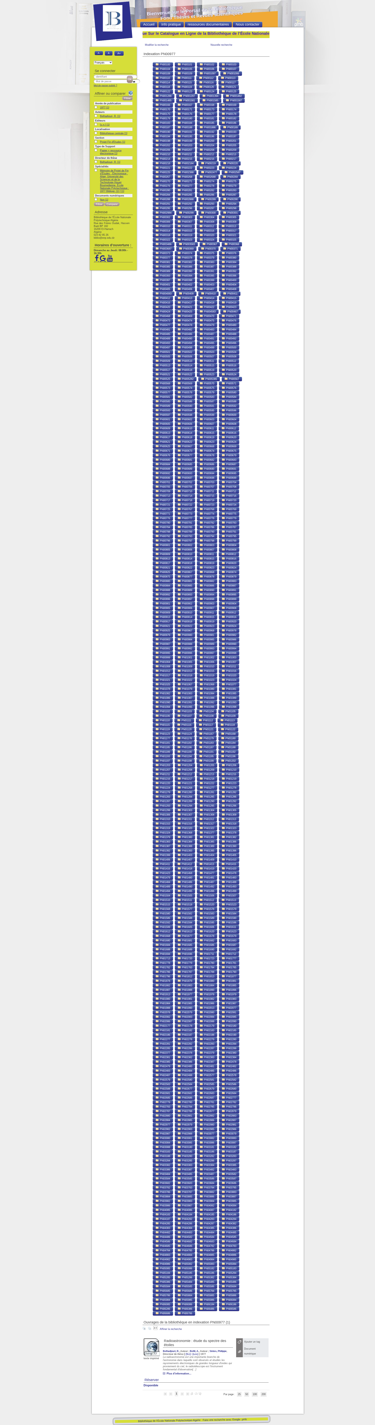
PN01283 (164, 796)
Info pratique (171, 24)
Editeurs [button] (100, 120)
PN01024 (230, 680)
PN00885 (186, 585)
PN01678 (208, 936)
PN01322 (208, 828)
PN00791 (230, 531)
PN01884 (208, 985)
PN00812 (230, 554)
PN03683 (186, 1183)
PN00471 (230, 316)
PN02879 (230, 1111)
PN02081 (230, 1012)
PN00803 (208, 545)
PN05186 (208, 1272)
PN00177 (208, 113)
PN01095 (186, 706)
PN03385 (230, 1165)
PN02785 (208, 1106)
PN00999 (164, 657)
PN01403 (186, 855)
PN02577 (208, 1075)
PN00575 (208, 388)
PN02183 (208, 1030)
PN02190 (230, 1034)
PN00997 (208, 653)
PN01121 (208, 729)
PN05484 (186, 1281)
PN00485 (164, 334)
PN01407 (186, 859)
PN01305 (230, 810)
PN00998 (230, 653)
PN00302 (164, 217)
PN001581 (188, 100)
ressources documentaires (208, 24)
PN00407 (208, 289)
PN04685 (164, 1246)
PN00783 (230, 522)
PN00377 (164, 257)
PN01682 (208, 940)
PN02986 (230, 1129)
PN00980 (186, 635)
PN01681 (186, 940)
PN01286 (230, 796)
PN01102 (164, 711)
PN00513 (164, 365)
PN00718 (186, 500)
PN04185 (208, 1214)
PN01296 (230, 805)
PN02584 (186, 1084)
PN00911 (208, 612)
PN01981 (186, 998)
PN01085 (230, 693)
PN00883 (230, 581)
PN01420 (230, 868)
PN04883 (164, 1255)
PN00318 (164, 235)
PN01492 (208, 886)
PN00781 (186, 522)
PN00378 (186, 257)
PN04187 (164, 1219)
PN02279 (208, 1039)
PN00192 (208, 131)
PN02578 (230, 1075)
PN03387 (186, 1169)
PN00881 (186, 581)
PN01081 (230, 689)
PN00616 (230, 432)
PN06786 (186, 1313)
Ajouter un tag (252, 1341)
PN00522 (186, 374)
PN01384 (186, 841)
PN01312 (208, 819)
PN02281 (164, 1043)
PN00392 (230, 271)
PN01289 (186, 801)
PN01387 (164, 846)
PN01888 (186, 989)
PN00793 (186, 536)
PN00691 (230, 468)
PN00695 (230, 473)
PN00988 (186, 644)
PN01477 (208, 873)
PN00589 (164, 405)
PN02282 (186, 1043)
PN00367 (211, 244)
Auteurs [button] (99, 112)
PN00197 (230, 136)
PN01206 (230, 765)
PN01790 (230, 972)
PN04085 (164, 1210)
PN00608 (230, 423)
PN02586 (230, 1084)
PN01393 (186, 850)
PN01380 (186, 837)
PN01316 (186, 823)
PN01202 (230, 760)
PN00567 (233, 379)
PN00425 (186, 311)
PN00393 (164, 275)
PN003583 (188, 244)
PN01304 (208, 810)
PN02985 (208, 1129)
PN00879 (230, 576)
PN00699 (230, 477)
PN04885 (208, 1255)
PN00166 (164, 105)
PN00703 (208, 482)
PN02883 (230, 1115)
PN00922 (186, 626)
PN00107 (230, 69)
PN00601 (164, 419)
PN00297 (208, 208)
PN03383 (186, 1165)
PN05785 (230, 1290)
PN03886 (208, 1196)
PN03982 (164, 1201)
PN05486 (230, 1281)
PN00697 (186, 477)
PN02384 (230, 1057)
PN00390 (186, 271)
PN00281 (186, 190)
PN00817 (164, 563)
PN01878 (164, 980)
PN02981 (230, 1124)
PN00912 (230, 612)
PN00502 (186, 352)
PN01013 (186, 671)
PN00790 (208, 531)
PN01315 (164, 823)
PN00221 (164, 167)
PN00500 (230, 347)
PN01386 (230, 841)
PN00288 (164, 199)
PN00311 (186, 226)
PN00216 (208, 158)
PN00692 (164, 473)
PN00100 (164, 64)
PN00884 (164, 585)
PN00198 (164, 140)
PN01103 (186, 711)
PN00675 (230, 450)
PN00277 (186, 185)
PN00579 (208, 392)
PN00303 (186, 217)
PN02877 (208, 1111)
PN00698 (208, 477)
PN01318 (230, 823)
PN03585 (186, 1178)
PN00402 (186, 284)
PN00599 (208, 414)
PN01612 (164, 931)
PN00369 (188, 248)
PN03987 (186, 1205)
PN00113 (229, 78)
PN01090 (164, 702)
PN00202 (164, 145)
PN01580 (164, 913)
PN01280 (186, 792)
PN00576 (230, 388)
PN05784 (208, 1290)
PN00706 (186, 486)
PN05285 (164, 1277)
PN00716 (230, 495)
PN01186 (186, 747)
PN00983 (164, 639)
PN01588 (186, 918)
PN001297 (188, 96)
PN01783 (186, 967)
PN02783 (164, 1106)
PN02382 (186, 1057)
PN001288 (165, 96)
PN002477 (210, 172)
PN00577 (164, 392)
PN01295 (208, 805)
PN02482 (230, 1066)
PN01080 (208, 689)
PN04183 (164, 1214)
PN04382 (230, 1223)
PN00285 (186, 194)
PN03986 (164, 1205)
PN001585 (212, 100)
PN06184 (208, 1304)
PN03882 (208, 1192)
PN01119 (164, 729)
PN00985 (208, 639)
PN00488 (230, 334)
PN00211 (186, 154)
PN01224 (164, 787)
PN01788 (208, 972)
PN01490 (186, 886)
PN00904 (230, 603)
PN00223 (208, 167)
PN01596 (230, 922)
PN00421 (186, 307)
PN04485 (230, 1232)
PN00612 (230, 428)
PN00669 (230, 446)
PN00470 (208, 316)
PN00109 (186, 73)
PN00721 (164, 504)
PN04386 (230, 1228)
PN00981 (208, 635)
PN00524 (230, 374)
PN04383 (164, 1228)
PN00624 (230, 441)
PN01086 (164, 697)
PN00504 (230, 352)
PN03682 (164, 1183)
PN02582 (230, 1079)
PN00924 (230, 626)
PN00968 (208, 630)
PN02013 (208, 1007)
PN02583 (164, 1084)
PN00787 (230, 527)
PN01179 (208, 738)
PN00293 (208, 203)
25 (239, 1394)
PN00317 (230, 230)
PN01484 (164, 882)
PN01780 (208, 963)
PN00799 (230, 540)
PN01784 (208, 967)
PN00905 (164, 608)
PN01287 (164, 801)
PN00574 (186, 388)
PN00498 (186, 347)
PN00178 (230, 113)
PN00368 (233, 244)
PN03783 (186, 1187)
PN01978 (208, 994)
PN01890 (208, 989)
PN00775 (230, 513)
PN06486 (208, 1308)
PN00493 (164, 343)
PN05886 (230, 1295)
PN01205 (208, 765)
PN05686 (186, 1290)
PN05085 (164, 1268)
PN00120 (208, 87)
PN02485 (208, 1070)
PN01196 (230, 756)
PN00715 (208, 495)
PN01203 (164, 765)
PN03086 (208, 1142)
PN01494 (164, 891)
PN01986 (208, 1003)
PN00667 (186, 446)
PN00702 (186, 482)
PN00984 (186, 639)
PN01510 (164, 900)
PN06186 (230, 1304)
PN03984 (208, 1201)
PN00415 (230, 298)
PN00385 (164, 266)
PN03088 (164, 1147)
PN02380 (230, 1052)
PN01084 (208, 693)
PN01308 (208, 814)
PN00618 (186, 437)
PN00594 (186, 410)
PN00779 (230, 518)
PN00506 (186, 356)
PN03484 (164, 1174)
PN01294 (186, 805)
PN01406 (164, 859)
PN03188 (164, 1156)
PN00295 (164, 208)
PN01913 (164, 994)
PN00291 (164, 203)
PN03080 (164, 1138)
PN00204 (208, 145)
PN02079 (186, 1012)
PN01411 (164, 864)
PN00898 (208, 599)
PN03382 (164, 1165)
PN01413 (208, 864)
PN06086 (186, 1304)
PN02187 (186, 1034)
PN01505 (186, 895)
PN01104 (208, 711)
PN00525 (164, 379)
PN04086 (186, 1210)
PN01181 (164, 742)
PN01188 (230, 747)
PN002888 (187, 199)
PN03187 (230, 1151)
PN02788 (186, 1111)
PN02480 (186, 1066)
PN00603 (208, 419)
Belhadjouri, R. (171, 1351)
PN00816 (230, 558)
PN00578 (186, 392)
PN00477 (164, 325)
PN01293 (164, 805)
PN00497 (164, 347)
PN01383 (164, 841)
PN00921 (164, 626)
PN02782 (230, 1102)
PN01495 (186, 891)
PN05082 (186, 1263)
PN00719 (208, 500)
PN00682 (208, 459)
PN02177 (164, 1025)
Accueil (148, 24)
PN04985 (230, 1259)
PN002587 (234, 172)
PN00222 (186, 167)
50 (246, 1394)
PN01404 (208, 855)
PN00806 (186, 549)
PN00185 (208, 122)
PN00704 (230, 482)
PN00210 (164, 154)
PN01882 (164, 985)
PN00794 (208, 536)
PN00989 (208, 644)
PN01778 (164, 963)
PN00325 (230, 239)
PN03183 (164, 1151)
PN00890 (208, 590)
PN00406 (186, 289)
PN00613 (164, 432)
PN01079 (186, 689)
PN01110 (164, 720)
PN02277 (164, 1039)
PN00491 (208, 338)
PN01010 (208, 666)
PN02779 (164, 1102)
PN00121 (230, 87)
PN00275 (230, 181)
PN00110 (164, 78)
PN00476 (230, 320)
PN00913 (164, 617)
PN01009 (186, 666)
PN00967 (186, 630)
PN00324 (208, 239)
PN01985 (186, 1003)
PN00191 (186, 131)
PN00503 (208, 352)
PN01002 (208, 657)
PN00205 (230, 145)
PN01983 (230, 998)
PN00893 (186, 594)
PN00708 (230, 486)
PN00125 (230, 91)
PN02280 (230, 1039)
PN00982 (230, 635)
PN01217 (186, 778)
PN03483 (230, 1169)
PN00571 (230, 383)
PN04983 (186, 1259)
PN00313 (230, 226)
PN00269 (232, 176)
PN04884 (186, 1255)
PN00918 (186, 621)
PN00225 (164, 172)
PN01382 (230, 837)
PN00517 (164, 370)
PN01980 (164, 998)
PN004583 (209, 311)
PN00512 (230, 361)
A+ (119, 53)
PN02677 (186, 1088)
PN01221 (186, 783)
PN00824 (230, 567)
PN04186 (230, 1214)
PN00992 (186, 648)
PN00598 (186, 414)
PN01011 (230, 666)
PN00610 (186, 428)
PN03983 (186, 1201)
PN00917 (164, 621)
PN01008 (164, 666)
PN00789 (186, 531)
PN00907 (208, 608)
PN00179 (164, 118)
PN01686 (208, 945)
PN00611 (208, 428)
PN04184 (186, 1214)
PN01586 (164, 918)
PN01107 (186, 715)
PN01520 (208, 904)
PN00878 (208, 576)
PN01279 (164, 792)
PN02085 (230, 1016)
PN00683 (230, 459)
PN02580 (186, 1079)
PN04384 (186, 1228)
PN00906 (186, 608)
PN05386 (164, 1281)
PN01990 (186, 1007)
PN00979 (164, 635)
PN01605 (186, 927)
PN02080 (208, 1012)
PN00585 (164, 401)
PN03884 (164, 1196)
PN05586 (208, 1286)
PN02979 (186, 1124)
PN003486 (165, 244)
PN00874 (230, 572)
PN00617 (164, 437)
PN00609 (164, 428)
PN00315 (186, 230)
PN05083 (208, 1263)
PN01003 (230, 657)
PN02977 (164, 1124)
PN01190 (186, 751)
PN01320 (186, 828)
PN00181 (208, 118)
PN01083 (186, 693)
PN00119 (186, 87)
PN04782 (208, 1246)
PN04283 (208, 1219)
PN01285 (208, 796)
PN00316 (208, 230)
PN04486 (164, 1237)
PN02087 (186, 1021)
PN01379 (164, 837)
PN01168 (230, 733)
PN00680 (164, 459)
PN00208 (208, 149)
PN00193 (230, 131)
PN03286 (208, 1160)
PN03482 (208, 1169)
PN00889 (186, 590)
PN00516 (230, 365)
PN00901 (164, 603)
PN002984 (165, 212)
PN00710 (186, 491)
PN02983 (186, 1129)
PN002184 (187, 163)
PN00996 (186, 653)
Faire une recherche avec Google (221, 1419)
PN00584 (230, 397)
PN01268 (186, 787)
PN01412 (186, 864)
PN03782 (164, 1187)
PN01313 (230, 819)
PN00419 (230, 302)
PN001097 (209, 73)
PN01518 (186, 904)
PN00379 (208, 257)
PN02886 (208, 1120)
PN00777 (186, 518)
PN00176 (186, 113)
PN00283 (230, 190)
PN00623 (208, 441)
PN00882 (208, 581)
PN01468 (186, 873)
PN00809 (164, 554)
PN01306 (164, 814)
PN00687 (230, 464)
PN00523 (208, 374)
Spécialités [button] (101, 166)
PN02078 (164, 1012)
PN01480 (186, 877)
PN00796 (164, 540)
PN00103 (230, 64)
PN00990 (230, 644)
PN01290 (208, 801)
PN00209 (230, 149)
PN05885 (208, 1295)
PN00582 (186, 397)
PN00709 (164, 491)
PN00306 (164, 221)
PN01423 (164, 873)
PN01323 (230, 828)
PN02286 (186, 1048)
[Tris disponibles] (156, 1329)
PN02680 (230, 1088)
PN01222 (208, 783)
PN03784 (208, 1187)
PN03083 (230, 1138)
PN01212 (186, 774)
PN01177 (164, 738)
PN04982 (164, 1259)
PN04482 (164, 1232)
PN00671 (164, 450)
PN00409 (188, 293)
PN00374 (186, 253)
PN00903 (208, 603)
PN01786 (164, 972)
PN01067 (186, 684)
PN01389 (208, 846)
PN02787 (164, 1111)
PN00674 (208, 450)
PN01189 (164, 751)
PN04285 (164, 1223)
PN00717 (164, 500)
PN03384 (208, 1165)
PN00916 (230, 617)
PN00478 (186, 325)
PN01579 (230, 909)
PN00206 (164, 149)
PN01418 (186, 868)
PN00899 (230, 599)
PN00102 (208, 64)
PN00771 (164, 513)
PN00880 (164, 581)
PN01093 (230, 702)
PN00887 (230, 585)
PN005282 (187, 379)
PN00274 (208, 181)
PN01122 (229, 729)
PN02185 (230, 1030)
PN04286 (186, 1223)
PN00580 (230, 392)
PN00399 (208, 280)
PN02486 (230, 1070)
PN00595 (208, 410)
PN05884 (186, 1295)
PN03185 (186, 1151)
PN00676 (164, 455)
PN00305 (230, 217)
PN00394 (186, 275)
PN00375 (208, 253)
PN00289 (210, 199)
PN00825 (164, 572)
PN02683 (208, 1093)
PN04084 (230, 1205)
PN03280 (186, 1156)
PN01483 (230, 877)
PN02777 (230, 1097)
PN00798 (208, 540)
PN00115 (186, 82)
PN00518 (186, 370)
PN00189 (232, 127)
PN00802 (186, 545)
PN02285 (164, 1048)
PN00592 (230, 405)
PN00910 (186, 612)
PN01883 (186, 985)
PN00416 (164, 302)
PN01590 (230, 918)
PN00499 (208, 347)
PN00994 (230, 648)
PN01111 (186, 720)
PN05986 (208, 1299)
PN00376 (230, 253)
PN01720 (186, 958)
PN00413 (186, 298)
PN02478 (230, 1061)
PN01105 (230, 711)
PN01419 (208, 868)
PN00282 (208, 190)
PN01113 (229, 720)
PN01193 (164, 756)
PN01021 (164, 680)
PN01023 (208, 680)
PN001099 (233, 73)
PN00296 (186, 208)
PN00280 (164, 190)
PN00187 (164, 127)
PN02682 (186, 1093)
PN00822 (186, 567)
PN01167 (208, 733)
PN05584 (164, 1286)
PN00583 (208, 397)
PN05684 (230, 1286)
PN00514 (186, 365)
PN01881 (230, 980)
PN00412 (164, 298)
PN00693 (186, 473)
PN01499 (230, 891)
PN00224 (230, 167)
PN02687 (208, 1097)
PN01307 (186, 814)
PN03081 (186, 1138)
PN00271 (186, 181)
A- (99, 53)
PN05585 (186, 1286)
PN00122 (164, 91)
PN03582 (230, 1174)
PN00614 (186, 432)
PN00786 (208, 527)
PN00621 (164, 441)
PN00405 (164, 289)
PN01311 (186, 819)
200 (264, 1394)
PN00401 (164, 284)
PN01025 (164, 684)
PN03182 (230, 1147)
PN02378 (186, 1052)
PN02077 (230, 1007)
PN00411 (232, 293)
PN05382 (208, 1277)
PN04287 (208, 1223)
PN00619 (208, 437)
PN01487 (208, 882)
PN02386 (186, 1061)
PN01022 (186, 680)
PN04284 (230, 1219)
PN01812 (186, 976)
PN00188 (186, 127)
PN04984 (208, 1259)
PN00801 (164, 545)
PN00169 (230, 105)
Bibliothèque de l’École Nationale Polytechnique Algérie (169, 1421)
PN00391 (208, 271)
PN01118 (229, 724)
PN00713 (164, 495)
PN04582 (186, 1237)
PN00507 (208, 356)
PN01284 (186, 796)
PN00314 (164, 230)
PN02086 (164, 1021)
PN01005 (186, 662)
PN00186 (230, 122)
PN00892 (164, 594)
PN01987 (230, 1003)
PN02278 (186, 1039)
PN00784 (164, 527)
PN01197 (164, 760)
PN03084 (164, 1142)
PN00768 (208, 509)
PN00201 (230, 140)
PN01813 (208, 976)
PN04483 (186, 1232)
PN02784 (186, 1106)
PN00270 (164, 181)
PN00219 (210, 163)
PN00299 (188, 212)
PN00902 (186, 603)
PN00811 (208, 554)
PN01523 (230, 904)
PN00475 (208, 320)
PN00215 (186, 158)
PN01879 (186, 980)
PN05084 (230, 1263)
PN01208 (186, 769)
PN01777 (230, 958)
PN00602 (186, 419)
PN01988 (164, 1007)
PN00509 (164, 361)
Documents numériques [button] (109, 195)
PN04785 (186, 1250)
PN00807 (208, 549)
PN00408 (230, 289)
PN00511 (208, 361)
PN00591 (208, 405)
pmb (244, 1419)
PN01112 (207, 720)
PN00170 (164, 109)
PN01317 (208, 823)
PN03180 (186, 1147)
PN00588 (230, 401)
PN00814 (186, 558)
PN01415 (230, 864)
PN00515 (208, 365)
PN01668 (164, 936)
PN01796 (164, 976)
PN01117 (207, 724)
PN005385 (210, 379)
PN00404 (230, 284)
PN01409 (208, 859)
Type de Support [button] (105, 146)
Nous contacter (247, 24)
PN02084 (208, 1016)
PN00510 (186, 361)
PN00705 (164, 486)
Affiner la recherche (171, 1329)
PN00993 (208, 648)
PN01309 (230, 814)
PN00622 (186, 441)
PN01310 (164, 819)
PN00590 (186, 405)
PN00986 (230, 639)
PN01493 (230, 886)
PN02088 (208, 1021)
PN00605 (164, 423)
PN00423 (230, 307)
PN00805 (164, 549)
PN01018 (186, 675)
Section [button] (99, 137)
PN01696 (186, 954)
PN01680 (164, 940)
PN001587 (235, 100)
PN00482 (186, 329)
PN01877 (230, 976)
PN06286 (164, 1308)
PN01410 (230, 859)
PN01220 (164, 783)
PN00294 (230, 203)
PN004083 (165, 293)
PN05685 (164, 1290)
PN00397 (164, 280)
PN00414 (208, 298)
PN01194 (186, 756)
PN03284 (164, 1160)
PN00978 (230, 630)
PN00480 (230, 325)
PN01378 (230, 832)
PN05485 (208, 1281)
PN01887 (164, 989)
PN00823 (208, 567)
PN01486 (186, 882)
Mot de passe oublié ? (105, 85)
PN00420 (164, 307)
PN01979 (230, 994)
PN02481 (208, 1066)
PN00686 (208, 464)
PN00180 (186, 118)
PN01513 (230, 900)
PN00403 (208, 284)
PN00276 (164, 185)
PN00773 (186, 513)
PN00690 (208, 468)
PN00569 (186, 383)
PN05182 (208, 1268)
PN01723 (208, 958)
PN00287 (230, 194)
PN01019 (208, 675)
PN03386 (164, 1169)
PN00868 (208, 572)
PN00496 (230, 343)
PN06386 (186, 1308)
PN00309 (230, 221)
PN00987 (164, 644)
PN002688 (209, 176)
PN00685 (186, 464)
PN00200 (208, 140)
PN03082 (208, 1138)
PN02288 (230, 1048)
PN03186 (208, 1151)
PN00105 (186, 69)
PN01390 (230, 846)
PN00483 (208, 329)
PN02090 (230, 1021)
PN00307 (186, 221)
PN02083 (186, 1016)
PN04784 (164, 1250)
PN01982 (208, 998)
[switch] (134, 81)
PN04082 (208, 1205)
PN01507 (230, 895)
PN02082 (164, 1016)
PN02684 (230, 1093)
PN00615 (208, 432)
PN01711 (208, 954)
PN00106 (208, 69)
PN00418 (208, 302)
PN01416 (164, 868)
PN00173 (208, 109)
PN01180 (230, 738)
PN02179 (208, 1025)
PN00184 (186, 122)
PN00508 (230, 356)
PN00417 (186, 302)
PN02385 (164, 1061)
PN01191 (208, 751)
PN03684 (208, 1183)
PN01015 (208, 671)
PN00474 (186, 320)
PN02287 (208, 1048)
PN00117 (230, 82)
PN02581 (208, 1079)
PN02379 (208, 1052)
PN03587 (230, 1178)
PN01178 (186, 738)
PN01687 (230, 945)
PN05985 (186, 1299)
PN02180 (230, 1025)
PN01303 (186, 810)
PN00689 (186, 468)
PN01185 (164, 747)
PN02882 (208, 1115)
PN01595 (208, 922)
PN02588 (164, 1088)
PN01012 (164, 671)
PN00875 (164, 576)
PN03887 (230, 1196)
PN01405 (230, 855)
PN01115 (164, 724)
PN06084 (230, 1299)
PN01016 (230, 671)
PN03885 (186, 1196)
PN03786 (164, 1192)
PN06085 (164, 1304)
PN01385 (208, 841)
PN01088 (208, 697)
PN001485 (165, 100)
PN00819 (208, 563)
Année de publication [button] (108, 103)
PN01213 (208, 774)
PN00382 (186, 262)
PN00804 (230, 545)
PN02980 (208, 1124)
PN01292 (230, 801)
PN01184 (230, 742)
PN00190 (164, 131)
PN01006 (208, 662)
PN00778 (208, 518)
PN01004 (164, 662)
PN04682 (186, 1241)
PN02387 (208, 1061)
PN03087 (230, 1142)
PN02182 (186, 1030)
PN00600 (230, 414)
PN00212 (208, 154)
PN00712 (230, 491)
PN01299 (164, 810)
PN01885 (230, 985)
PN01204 (186, 765)
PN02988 (186, 1133)
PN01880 (208, 980)
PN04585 (230, 1237)
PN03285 (186, 1160)
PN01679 (230, 936)
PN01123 (164, 733)
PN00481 (164, 329)
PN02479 (164, 1066)
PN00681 (186, 459)
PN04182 (230, 1210)
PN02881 (186, 1115)
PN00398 (186, 280)
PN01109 (230, 715)
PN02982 (164, 1129)
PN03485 (186, 1174)
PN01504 (164, 895)
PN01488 (230, 882)
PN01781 (230, 963)
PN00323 (186, 239)
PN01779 (186, 963)
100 (255, 1394)
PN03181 (208, 1147)
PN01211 (164, 774)
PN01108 (208, 715)
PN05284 (230, 1272)
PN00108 (164, 73)
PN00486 (186, 334)
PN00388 (230, 266)
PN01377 (208, 832)
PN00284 (164, 194)
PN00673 (186, 450)
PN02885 (186, 1120)
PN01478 (230, 873)
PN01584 (230, 913)
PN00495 (208, 343)
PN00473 (164, 320)
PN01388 (186, 846)
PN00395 (208, 275)
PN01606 (208, 927)
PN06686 (164, 1313)
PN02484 (186, 1070)
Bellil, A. (194, 1351)
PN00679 (230, 455)
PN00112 (208, 78)
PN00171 (186, 109)
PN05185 (186, 1272)
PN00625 (164, 446)
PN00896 (164, 599)
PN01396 (230, 850)
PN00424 (164, 311)
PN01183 (208, 742)
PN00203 (186, 145)
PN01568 (164, 909)
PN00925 (164, 630)
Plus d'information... (179, 1373)
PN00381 (164, 262)
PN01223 (230, 783)
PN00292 (186, 203)
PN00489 (164, 338)
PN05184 (164, 1272)
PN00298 (230, 208)
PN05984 (164, 1299)
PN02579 (164, 1079)
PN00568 (164, 383)
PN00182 (230, 118)
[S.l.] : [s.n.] (192, 1354)
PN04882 (230, 1250)
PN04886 (230, 1255)
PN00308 (208, 221)
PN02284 (230, 1043)
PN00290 (232, 199)
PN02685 (164, 1097)
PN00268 (186, 176)
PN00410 (210, 293)
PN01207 (164, 769)
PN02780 (186, 1102)
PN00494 (186, 343)
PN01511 (186, 900)
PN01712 (230, 954)
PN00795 (230, 536)
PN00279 (230, 185)
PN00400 (230, 280)
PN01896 (230, 989)
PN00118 (164, 87)
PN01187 (208, 747)
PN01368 (186, 832)
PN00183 (164, 122)
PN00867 (186, 572)
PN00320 (208, 235)
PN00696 (164, 477)
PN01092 (208, 702)
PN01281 (208, 792)
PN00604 (230, 419)
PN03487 (208, 1174)
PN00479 (208, 325)
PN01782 (164, 967)
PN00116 (208, 82)
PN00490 (186, 338)
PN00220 (232, 163)
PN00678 (208, 455)
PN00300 (210, 212)
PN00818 (186, 563)
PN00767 (186, 509)
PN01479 (164, 877)
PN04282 (186, 1219)
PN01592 (164, 922)
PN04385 (208, 1228)
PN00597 (164, 414)
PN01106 (164, 715)
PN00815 (208, 558)
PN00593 (164, 410)
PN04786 (208, 1250)
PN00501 (164, 352)
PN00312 (208, 226)
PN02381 (164, 1057)
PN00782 (208, 522)
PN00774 (208, 513)
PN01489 (164, 886)
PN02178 (186, 1025)
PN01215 (230, 774)
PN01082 (164, 693)
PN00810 (186, 554)
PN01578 (208, 909)
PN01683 (230, 940)
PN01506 (208, 895)
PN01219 (230, 778)
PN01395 (208, 850)
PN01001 (186, 657)
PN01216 (164, 778)
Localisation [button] (102, 129)
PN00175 (164, 113)
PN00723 (208, 504)
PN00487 (208, 334)
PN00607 (208, 423)
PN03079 (230, 1133)
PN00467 (232, 311)
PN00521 (164, 374)
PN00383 (208, 262)
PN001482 (235, 96)
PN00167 (186, 105)
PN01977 (186, 994)
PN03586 (208, 1178)
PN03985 (230, 1201)
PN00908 (230, 608)
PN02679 (208, 1088)
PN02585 (208, 1084)
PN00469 (186, 316)
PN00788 (164, 531)
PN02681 (164, 1093)
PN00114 (164, 82)
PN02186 (164, 1034)
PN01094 (164, 706)
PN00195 (186, 136)
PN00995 (164, 653)
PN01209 (208, 769)
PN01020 (230, 675)
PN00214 (164, 158)
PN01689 (186, 949)
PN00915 (208, 617)
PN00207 (186, 149)
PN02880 (164, 1115)
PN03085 (186, 1142)
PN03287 (230, 1160)
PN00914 (186, 617)
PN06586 (230, 1308)
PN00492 (230, 338)
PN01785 (230, 967)
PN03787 (186, 1192)
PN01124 (186, 733)
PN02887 (230, 1120)
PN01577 (186, 909)
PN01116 (186, 724)
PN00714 (186, 495)
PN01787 (186, 972)
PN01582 (186, 913)
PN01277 (208, 787)
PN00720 (230, 500)
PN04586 (164, 1241)
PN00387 (208, 266)
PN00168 (208, 105)
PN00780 (164, 522)
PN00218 (164, 163)
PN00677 (186, 455)
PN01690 (208, 949)
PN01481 (208, 877)
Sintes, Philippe (218, 1351)
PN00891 (230, 590)
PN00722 (186, 504)
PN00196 (208, 136)
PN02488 (186, 1075)
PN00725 (164, 509)
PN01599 (164, 927)
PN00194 (164, 136)
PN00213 (230, 154)
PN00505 (164, 356)
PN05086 (186, 1268)
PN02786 (230, 1106)
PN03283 (230, 1156)
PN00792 (164, 536)
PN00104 (164, 69)
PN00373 (164, 253)
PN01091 (186, 702)
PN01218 (208, 778)
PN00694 (208, 473)
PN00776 (164, 518)
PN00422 (208, 307)
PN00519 (208, 370)
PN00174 (230, 109)
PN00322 (164, 239)
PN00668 (208, 446)
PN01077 (230, 684)
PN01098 (230, 706)
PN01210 (230, 769)
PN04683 (208, 1241)
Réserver (152, 1380)
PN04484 (208, 1232)
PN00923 (208, 626)
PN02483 (164, 1070)
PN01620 (208, 931)
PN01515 (164, 904)
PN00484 (230, 329)
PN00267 (164, 176)
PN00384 (230, 262)
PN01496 (208, 891)
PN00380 (230, 257)
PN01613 (186, 931)
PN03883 (230, 1192)
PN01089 (230, 697)
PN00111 (186, 78)
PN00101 (186, 64)
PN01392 (164, 850)
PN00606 (186, 423)
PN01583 (208, 913)
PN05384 (230, 1277)
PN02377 (164, 1052)
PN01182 (186, 742)
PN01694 (164, 954)
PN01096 (208, 706)
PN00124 (208, 91)
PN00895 (230, 594)
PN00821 (164, 567)
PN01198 (186, 760)
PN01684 (164, 945)
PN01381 (208, 837)
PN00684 (164, 464)
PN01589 (208, 918)
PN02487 (164, 1075)
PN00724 (230, 504)
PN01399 (164, 855)
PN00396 (230, 275)
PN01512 (208, 900)
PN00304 (208, 217)
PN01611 (230, 927)
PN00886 (208, 585)
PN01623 (230, 931)
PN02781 (208, 1102)
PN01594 (186, 922)
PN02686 (186, 1097)
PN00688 (164, 468)
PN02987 (164, 1133)
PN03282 (208, 1156)
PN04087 (208, 1210)
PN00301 (232, 212)
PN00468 (164, 316)
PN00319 (186, 235)
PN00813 (164, 558)
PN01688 (164, 949)
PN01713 (164, 958)
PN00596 (230, 410)
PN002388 (187, 172)
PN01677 (186, 936)
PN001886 (209, 127)
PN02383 (208, 1057)
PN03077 (208, 1133)
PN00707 (208, 486)
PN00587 (208, 401)
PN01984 (164, 1003)
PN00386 (186, 266)
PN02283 (208, 1043)
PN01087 (186, 697)
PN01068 (208, 684)
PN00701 (164, 482)
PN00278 (208, 185)
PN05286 (186, 1277)
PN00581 (164, 397)
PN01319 (164, 828)
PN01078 (164, 689)
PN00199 (186, 140)
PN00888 (164, 590)
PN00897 (186, 599)
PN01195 (208, 756)
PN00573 (164, 388)
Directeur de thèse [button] (106, 157)
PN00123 (186, 91)
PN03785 (230, 1187)
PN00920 (230, 621)
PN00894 (208, 594)
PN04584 (208, 1237)
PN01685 (186, 945)
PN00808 (230, 549)
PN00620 (230, 437)
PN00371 (232, 248)
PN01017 (164, 675)
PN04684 (230, 1241)
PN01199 (208, 760)
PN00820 (230, 563)
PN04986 (164, 1263)
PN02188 (208, 1034)
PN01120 (186, 729)
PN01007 (230, 662)
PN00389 (164, 271)
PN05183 (230, 1268)
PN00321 (230, 235)
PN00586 (186, 401)
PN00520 (230, 370)
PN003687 (165, 248)
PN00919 (208, 621)
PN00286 (208, 194)
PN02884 (164, 1120)
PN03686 (230, 1183)
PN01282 (230, 792)
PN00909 (164, 612)
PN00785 (186, 527)
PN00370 (210, 248)
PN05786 (164, 1295)
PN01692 (230, 949)
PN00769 (230, 509)
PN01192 (230, 751)
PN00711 (208, 491)
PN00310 (164, 226)
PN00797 (186, 540)
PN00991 (164, 648)
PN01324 (164, 832)
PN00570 (208, 383)
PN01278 (230, 787)
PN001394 (212, 96)
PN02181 (164, 1030)
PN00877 (186, 576)
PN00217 (230, 158)
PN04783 (230, 1246)
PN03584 (164, 1178)
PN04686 (186, 1246)
